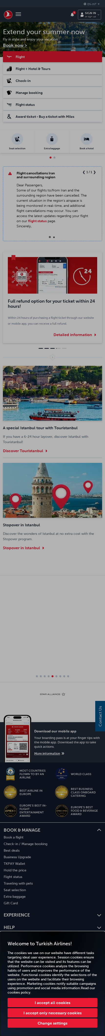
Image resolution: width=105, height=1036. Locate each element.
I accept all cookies (52, 1002)
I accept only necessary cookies (52, 1013)
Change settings (52, 1023)
